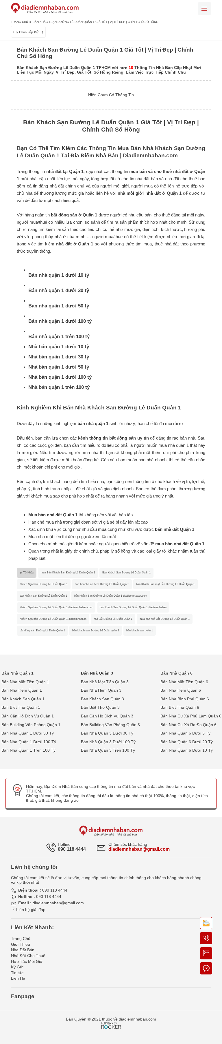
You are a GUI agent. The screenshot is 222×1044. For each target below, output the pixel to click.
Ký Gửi (17, 967)
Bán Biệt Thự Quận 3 (100, 707)
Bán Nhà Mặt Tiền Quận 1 (25, 681)
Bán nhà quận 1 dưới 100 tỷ (60, 321)
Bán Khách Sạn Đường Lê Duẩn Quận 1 (126, 572)
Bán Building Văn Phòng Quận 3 (110, 724)
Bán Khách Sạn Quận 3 (102, 699)
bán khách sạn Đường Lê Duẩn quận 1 (95, 630)
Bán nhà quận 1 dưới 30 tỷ (58, 290)
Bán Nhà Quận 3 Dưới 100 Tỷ (108, 741)
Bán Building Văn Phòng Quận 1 (30, 724)
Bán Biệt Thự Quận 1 (20, 707)
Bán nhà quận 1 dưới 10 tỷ (58, 275)
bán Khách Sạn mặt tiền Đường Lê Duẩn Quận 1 (165, 584)
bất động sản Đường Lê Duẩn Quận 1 (42, 630)
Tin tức (17, 972)
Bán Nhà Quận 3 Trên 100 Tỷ (108, 750)
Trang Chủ (19, 21)
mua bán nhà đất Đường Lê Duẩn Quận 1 (165, 618)
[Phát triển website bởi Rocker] (111, 1020)
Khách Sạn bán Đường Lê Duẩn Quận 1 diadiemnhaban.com (56, 607)
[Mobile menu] (204, 8)
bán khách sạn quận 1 (139, 630)
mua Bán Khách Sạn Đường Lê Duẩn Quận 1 (68, 572)
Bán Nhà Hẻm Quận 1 (21, 690)
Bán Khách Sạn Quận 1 (23, 699)
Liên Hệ (18, 978)
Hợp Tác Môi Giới (27, 961)
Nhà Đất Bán (22, 950)
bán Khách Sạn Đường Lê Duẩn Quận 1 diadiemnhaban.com (110, 595)
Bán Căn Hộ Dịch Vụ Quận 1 (27, 716)
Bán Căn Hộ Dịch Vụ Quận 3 (107, 716)
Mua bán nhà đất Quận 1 (52, 514)
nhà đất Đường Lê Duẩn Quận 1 (113, 618)
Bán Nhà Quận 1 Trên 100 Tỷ (28, 750)
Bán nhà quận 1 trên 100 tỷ (59, 336)
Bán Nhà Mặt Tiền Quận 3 (105, 681)
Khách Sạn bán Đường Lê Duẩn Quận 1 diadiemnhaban (53, 618)
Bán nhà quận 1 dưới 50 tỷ (58, 306)
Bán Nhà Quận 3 (97, 673)
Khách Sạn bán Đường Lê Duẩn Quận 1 (44, 584)
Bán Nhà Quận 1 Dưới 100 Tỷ (28, 741)
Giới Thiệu (20, 944)
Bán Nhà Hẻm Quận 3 (101, 690)
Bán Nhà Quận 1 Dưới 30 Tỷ (27, 733)
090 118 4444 (72, 849)
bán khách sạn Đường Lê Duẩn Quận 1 (43, 595)
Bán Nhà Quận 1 (17, 673)
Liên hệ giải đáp (30, 909)
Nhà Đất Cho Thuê (28, 955)
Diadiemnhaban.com (150, 155)
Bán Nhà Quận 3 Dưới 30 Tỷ (107, 733)
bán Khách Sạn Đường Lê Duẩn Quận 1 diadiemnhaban (133, 607)
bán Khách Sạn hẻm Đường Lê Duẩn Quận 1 (102, 584)
